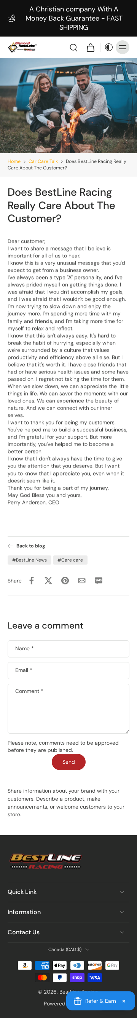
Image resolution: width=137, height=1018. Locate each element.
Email (23, 670)
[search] (73, 47)
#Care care (70, 560)
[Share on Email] (81, 580)
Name (24, 649)
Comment (29, 691)
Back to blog (30, 546)
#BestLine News (29, 560)
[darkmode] (106, 47)
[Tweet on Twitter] (48, 580)
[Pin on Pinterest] (65, 580)
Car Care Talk (43, 161)
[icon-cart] (90, 47)
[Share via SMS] (98, 580)
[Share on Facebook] (31, 580)
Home (14, 161)
